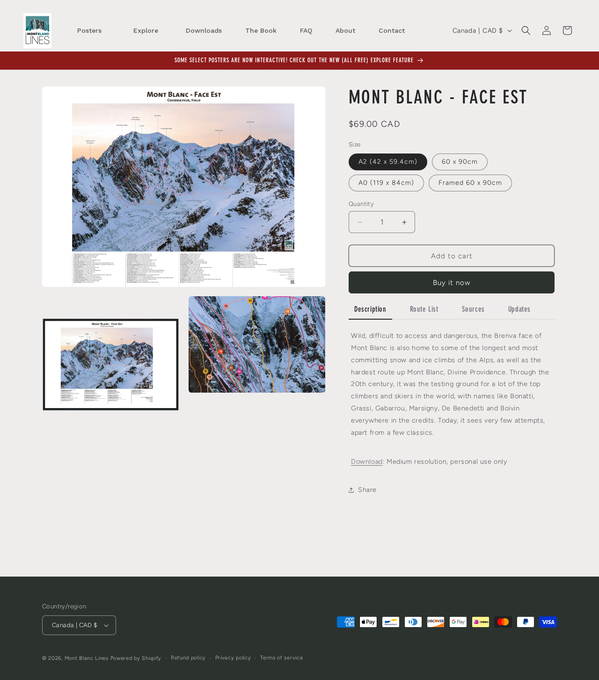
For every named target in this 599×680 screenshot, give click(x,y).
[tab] (370, 310)
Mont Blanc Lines (87, 658)
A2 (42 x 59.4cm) (387, 162)
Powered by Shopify (136, 658)
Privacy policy (233, 658)
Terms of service (281, 658)
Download (367, 461)
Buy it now (451, 282)
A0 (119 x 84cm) (386, 183)
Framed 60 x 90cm (470, 183)
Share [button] (367, 490)
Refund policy (188, 658)
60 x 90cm (460, 162)
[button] (526, 30)
